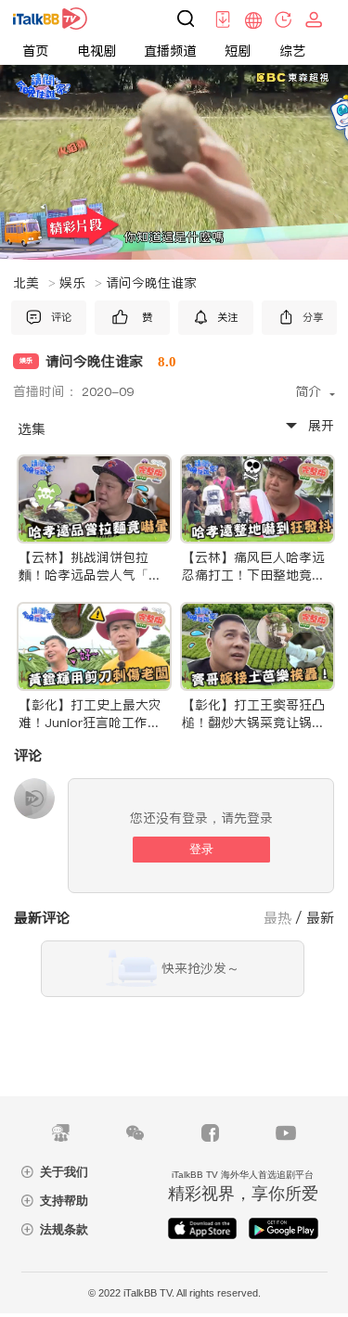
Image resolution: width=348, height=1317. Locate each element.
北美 (34, 283)
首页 (35, 51)
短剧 (238, 51)
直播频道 (170, 51)
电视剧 (96, 51)
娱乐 (80, 283)
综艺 (292, 51)
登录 (201, 849)
